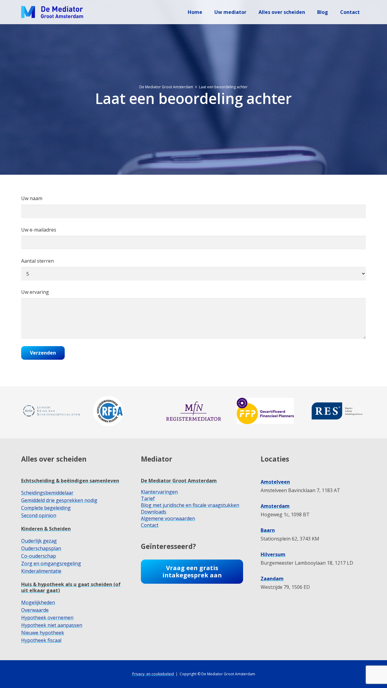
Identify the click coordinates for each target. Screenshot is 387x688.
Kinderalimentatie (41, 571)
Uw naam (31, 198)
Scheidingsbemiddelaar (47, 492)
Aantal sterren (37, 261)
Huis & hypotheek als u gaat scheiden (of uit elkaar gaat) (71, 587)
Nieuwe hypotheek (42, 632)
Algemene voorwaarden (168, 518)
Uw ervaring (35, 292)
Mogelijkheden (38, 602)
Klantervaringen (159, 491)
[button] (251, 12)
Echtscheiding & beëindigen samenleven (70, 480)
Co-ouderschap (38, 556)
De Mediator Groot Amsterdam (179, 480)
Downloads (153, 511)
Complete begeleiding (46, 508)
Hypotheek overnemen (47, 617)
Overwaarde (35, 610)
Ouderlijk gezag (39, 540)
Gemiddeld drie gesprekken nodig (59, 500)
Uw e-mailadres (38, 229)
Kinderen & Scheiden (46, 528)
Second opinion (38, 515)
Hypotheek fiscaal (41, 640)
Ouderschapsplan (41, 548)
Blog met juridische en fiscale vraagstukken (190, 505)
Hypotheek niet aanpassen (51, 625)
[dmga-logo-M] (52, 12)
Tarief (148, 498)
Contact (149, 525)
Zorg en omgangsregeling (51, 563)
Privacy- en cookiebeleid (153, 674)
